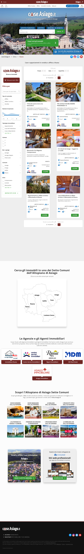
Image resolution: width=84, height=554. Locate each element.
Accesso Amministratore (8, 548)
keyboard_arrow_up (43, 71)
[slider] (3, 115)
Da (3, 118)
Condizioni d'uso (69, 544)
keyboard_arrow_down (45, 71)
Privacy (63, 544)
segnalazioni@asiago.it (51, 542)
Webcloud (59, 544)
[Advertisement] (11, 225)
